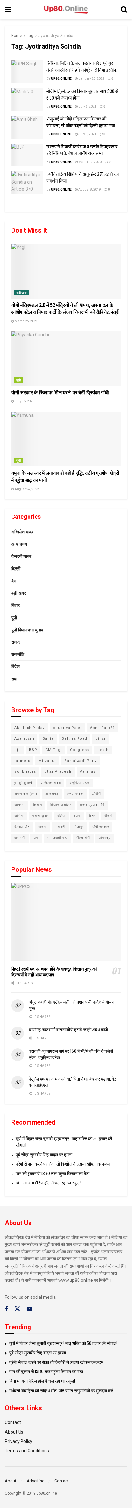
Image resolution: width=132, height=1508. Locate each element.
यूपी (18, 380)
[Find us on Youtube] (29, 1309)
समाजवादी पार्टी (57, 838)
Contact (13, 1422)
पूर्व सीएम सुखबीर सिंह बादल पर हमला (44, 1154)
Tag (30, 35)
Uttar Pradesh (57, 772)
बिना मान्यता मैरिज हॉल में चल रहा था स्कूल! (48, 1182)
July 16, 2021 (24, 401)
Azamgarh (24, 739)
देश (13, 580)
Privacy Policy (18, 1441)
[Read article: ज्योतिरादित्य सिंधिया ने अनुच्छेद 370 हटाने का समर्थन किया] (27, 182)
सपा (14, 678)
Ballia (48, 739)
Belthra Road (74, 739)
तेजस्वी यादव (21, 556)
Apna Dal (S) (102, 728)
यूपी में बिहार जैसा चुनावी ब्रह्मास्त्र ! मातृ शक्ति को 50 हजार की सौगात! (63, 1343)
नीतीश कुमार (40, 816)
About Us (14, 1432)
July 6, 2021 (87, 106)
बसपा (77, 816)
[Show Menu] (8, 9)
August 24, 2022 (26, 489)
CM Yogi (53, 750)
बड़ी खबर (21, 292)
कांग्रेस (19, 805)
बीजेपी (108, 816)
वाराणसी (19, 838)
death (103, 750)
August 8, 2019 (89, 189)
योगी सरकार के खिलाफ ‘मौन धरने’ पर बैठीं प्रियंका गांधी (61, 393)
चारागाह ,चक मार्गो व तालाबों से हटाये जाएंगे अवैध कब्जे (68, 1029)
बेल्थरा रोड (22, 827)
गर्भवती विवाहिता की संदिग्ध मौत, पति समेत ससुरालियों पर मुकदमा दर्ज (61, 1390)
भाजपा (42, 827)
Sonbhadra (25, 772)
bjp (17, 750)
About (10, 1481)
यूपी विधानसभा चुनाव (27, 629)
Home (16, 35)
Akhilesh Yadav (29, 728)
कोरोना (18, 816)
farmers (22, 761)
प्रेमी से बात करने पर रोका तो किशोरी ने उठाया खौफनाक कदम (63, 1163)
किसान (37, 805)
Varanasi (88, 772)
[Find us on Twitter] (17, 1309)
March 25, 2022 (26, 321)
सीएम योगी (83, 838)
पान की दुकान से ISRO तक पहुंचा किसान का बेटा (52, 1173)
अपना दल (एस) (25, 794)
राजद (15, 642)
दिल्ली (15, 568)
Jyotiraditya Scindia (55, 35)
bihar (100, 739)
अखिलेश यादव (22, 531)
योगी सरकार (100, 827)
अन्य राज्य (19, 544)
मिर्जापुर (79, 827)
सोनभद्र (105, 838)
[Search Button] (124, 9)
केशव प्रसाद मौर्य (92, 805)
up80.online (61, 78)
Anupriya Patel (67, 728)
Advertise (35, 1481)
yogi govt (23, 783)
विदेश (15, 666)
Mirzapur (47, 761)
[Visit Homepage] (66, 10)
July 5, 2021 (87, 134)
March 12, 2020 (90, 162)
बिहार (15, 605)
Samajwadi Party (80, 761)
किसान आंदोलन (61, 805)
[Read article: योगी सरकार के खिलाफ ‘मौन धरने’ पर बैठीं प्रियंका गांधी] (66, 358)
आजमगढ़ (52, 794)
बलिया (61, 816)
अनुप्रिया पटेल (79, 783)
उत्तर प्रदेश (75, 794)
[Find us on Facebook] (6, 1309)
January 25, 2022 (91, 78)
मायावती (60, 827)
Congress (79, 750)
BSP (33, 750)
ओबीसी (96, 794)
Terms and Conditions (27, 1450)
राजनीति (17, 654)
